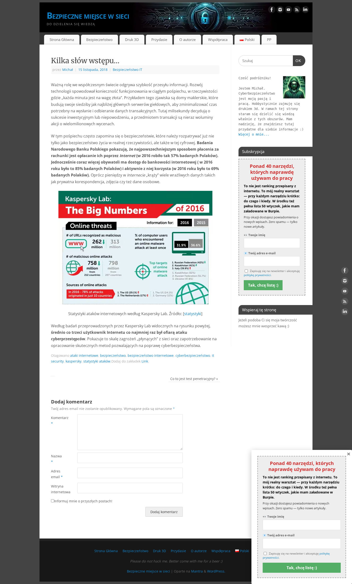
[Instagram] (280, 10)
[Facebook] (271, 10)
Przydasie (159, 39)
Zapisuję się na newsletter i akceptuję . (272, 273)
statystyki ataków (96, 361)
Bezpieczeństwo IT (127, 69)
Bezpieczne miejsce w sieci (88, 15)
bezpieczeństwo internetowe (151, 355)
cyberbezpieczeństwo (193, 355)
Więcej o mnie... (253, 134)
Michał (67, 69)
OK (297, 60)
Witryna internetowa (57, 489)
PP (269, 39)
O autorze (187, 39)
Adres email (57, 474)
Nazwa (56, 459)
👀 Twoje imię (254, 235)
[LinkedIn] (305, 10)
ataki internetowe (84, 355)
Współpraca (217, 39)
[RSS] (297, 10)
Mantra (197, 571)
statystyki (192, 313)
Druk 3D (132, 39)
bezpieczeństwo (113, 355)
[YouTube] (288, 10)
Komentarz (57, 420)
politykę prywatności (257, 275)
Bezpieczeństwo (99, 39)
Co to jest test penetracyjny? (194, 378)
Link (145, 361)
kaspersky (73, 361)
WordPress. (216, 571)
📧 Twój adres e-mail (260, 253)
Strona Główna (62, 39)
